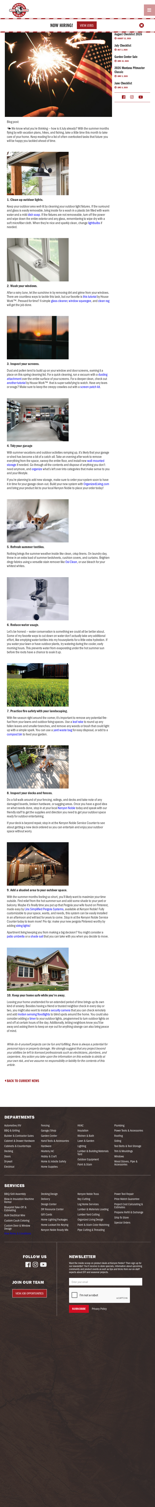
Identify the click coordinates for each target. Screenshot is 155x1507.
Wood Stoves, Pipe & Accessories (125, 1163)
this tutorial (90, 296)
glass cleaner (58, 300)
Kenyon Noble (66, 807)
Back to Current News (22, 1080)
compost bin (14, 734)
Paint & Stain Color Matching (93, 1224)
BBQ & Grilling (12, 1130)
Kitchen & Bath (86, 1135)
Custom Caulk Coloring (16, 1220)
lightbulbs (94, 222)
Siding (117, 1140)
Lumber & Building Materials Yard (93, 1152)
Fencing (45, 1125)
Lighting (82, 1145)
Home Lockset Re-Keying (54, 1224)
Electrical (9, 1166)
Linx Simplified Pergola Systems (44, 909)
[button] (149, 10)
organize (36, 469)
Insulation (83, 1130)
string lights (22, 925)
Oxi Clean (71, 561)
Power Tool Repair (124, 1193)
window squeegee (79, 300)
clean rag (103, 300)
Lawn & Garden (86, 1140)
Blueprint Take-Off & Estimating (15, 1209)
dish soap (33, 214)
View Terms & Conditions (17, 1233)
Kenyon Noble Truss (88, 1193)
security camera (60, 1010)
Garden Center (49, 1135)
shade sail (36, 936)
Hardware (46, 1145)
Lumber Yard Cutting (88, 1214)
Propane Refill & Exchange (128, 1212)
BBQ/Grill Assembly (15, 1193)
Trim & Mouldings (123, 1151)
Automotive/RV (12, 1125)
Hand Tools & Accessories (55, 1140)
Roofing (118, 1135)
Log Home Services (88, 1204)
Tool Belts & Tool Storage (127, 1145)
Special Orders (122, 1222)
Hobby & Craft (49, 1156)
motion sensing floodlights (34, 1014)
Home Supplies (49, 1166)
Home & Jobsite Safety (53, 1161)
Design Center (49, 1204)
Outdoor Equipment (88, 1159)
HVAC (81, 1125)
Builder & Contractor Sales (19, 1135)
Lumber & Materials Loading (93, 1209)
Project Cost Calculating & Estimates (128, 1206)
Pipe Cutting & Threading (91, 1229)
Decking (8, 1151)
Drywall (8, 1161)
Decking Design (49, 1193)
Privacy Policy (99, 1308)
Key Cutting (84, 1198)
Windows (119, 1156)
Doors (7, 1156)
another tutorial (16, 382)
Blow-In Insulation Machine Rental (19, 1200)
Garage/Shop (48, 1130)
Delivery (45, 1198)
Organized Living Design (90, 1219)
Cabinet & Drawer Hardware (19, 1140)
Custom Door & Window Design (17, 1227)
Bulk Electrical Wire (14, 1215)
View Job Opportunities (30, 1293)
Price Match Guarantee (126, 1198)
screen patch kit (90, 386)
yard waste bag (62, 730)
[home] (18, 10)
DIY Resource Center (52, 1209)
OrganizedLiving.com (96, 483)
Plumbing (119, 1125)
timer (32, 1018)
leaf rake (78, 721)
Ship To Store (121, 1217)
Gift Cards (46, 1214)
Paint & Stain (85, 1164)
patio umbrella (16, 936)
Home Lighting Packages (54, 1219)
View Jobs (87, 25)
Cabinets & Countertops (17, 1145)
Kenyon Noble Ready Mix (54, 1229)
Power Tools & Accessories (128, 1130)
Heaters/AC (47, 1151)
